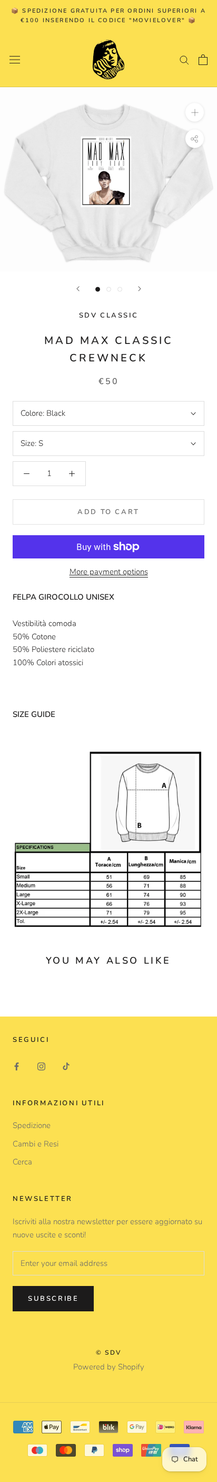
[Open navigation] (14, 59)
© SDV (109, 1352)
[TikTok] (66, 1066)
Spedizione (32, 1125)
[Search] (184, 59)
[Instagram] (41, 1066)
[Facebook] (17, 1066)
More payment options (109, 571)
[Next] (139, 288)
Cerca (22, 1162)
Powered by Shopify (108, 1367)
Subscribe (53, 1298)
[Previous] (78, 288)
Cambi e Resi (35, 1144)
